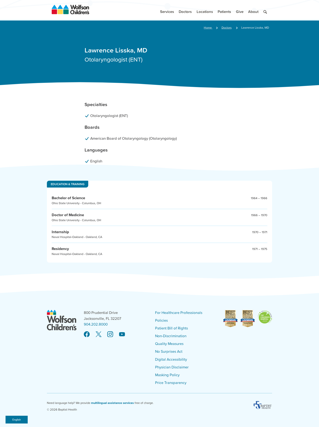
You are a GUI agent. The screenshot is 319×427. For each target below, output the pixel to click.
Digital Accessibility (171, 359)
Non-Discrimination (170, 336)
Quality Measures (169, 343)
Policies (161, 320)
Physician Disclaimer (172, 367)
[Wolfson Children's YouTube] (122, 334)
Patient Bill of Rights (171, 328)
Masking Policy (167, 375)
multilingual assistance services (112, 403)
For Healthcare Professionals (178, 312)
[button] (167, 9)
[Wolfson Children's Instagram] (110, 334)
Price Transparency (170, 382)
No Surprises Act (168, 351)
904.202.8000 (96, 324)
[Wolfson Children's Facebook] (87, 334)
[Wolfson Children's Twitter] (99, 334)
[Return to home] (70, 9)
